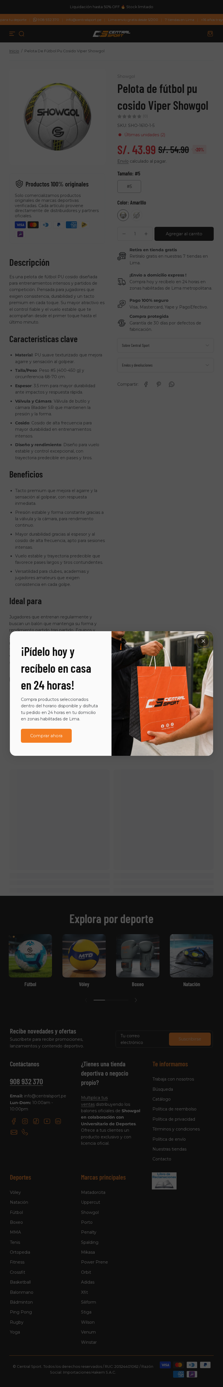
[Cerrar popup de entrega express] (203, 641)
